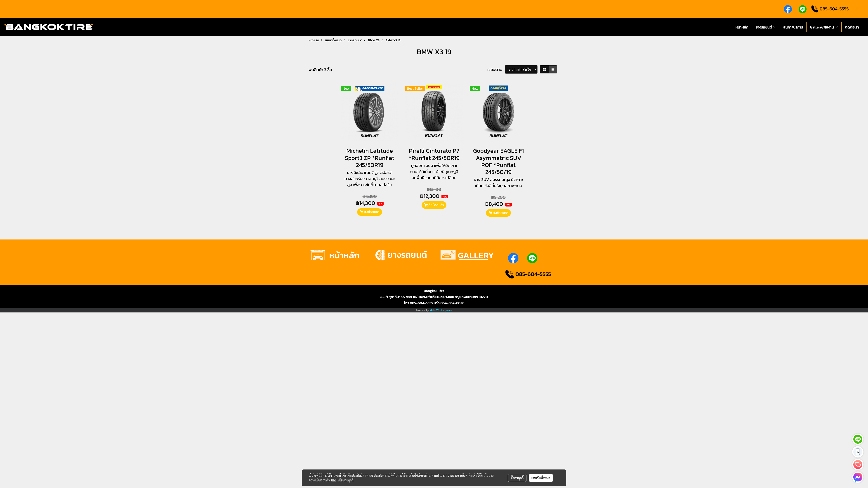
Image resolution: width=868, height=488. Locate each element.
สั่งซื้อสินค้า (371, 212)
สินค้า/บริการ (793, 27)
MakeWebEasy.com (440, 310)
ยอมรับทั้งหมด (540, 478)
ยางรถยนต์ (764, 27)
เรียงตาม (496, 69)
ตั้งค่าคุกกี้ (517, 478)
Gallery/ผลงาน (822, 27)
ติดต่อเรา (852, 27)
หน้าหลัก (742, 27)
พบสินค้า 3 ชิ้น (320, 70)
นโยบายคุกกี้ (346, 480)
